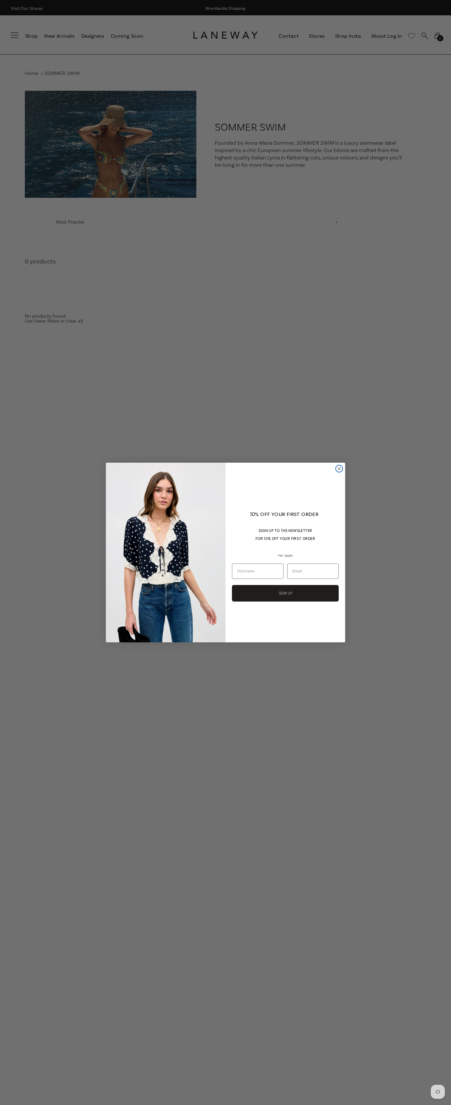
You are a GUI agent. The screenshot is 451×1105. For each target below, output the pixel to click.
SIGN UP (285, 593)
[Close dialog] (339, 468)
